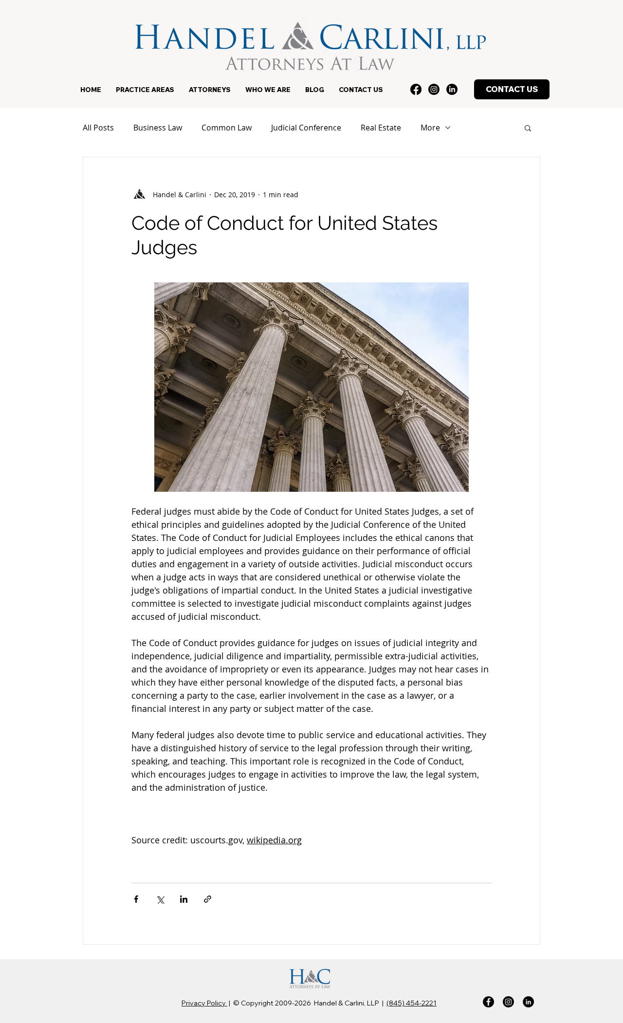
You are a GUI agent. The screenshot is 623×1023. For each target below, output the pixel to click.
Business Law (157, 127)
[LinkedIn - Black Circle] (528, 1001)
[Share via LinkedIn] (183, 899)
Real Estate (381, 127)
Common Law (227, 127)
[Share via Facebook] (136, 899)
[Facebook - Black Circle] (488, 1001)
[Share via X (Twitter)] (160, 899)
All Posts (98, 127)
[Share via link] (207, 899)
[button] (145, 89)
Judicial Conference (306, 127)
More (430, 127)
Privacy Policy (204, 1003)
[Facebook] (415, 89)
